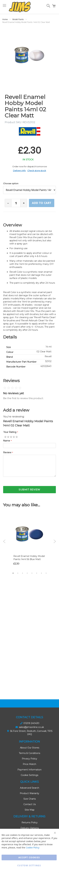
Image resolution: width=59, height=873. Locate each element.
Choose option (10, 183)
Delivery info (19, 170)
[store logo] (20, 7)
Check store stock (36, 170)
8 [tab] (46, 573)
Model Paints (18, 19)
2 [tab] (17, 573)
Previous (4, 541)
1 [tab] (13, 573)
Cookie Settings (29, 775)
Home (5, 19)
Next (54, 541)
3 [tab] (22, 573)
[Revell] (30, 131)
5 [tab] (32, 573)
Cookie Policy (32, 847)
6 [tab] (36, 573)
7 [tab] (41, 573)
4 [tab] (27, 573)
